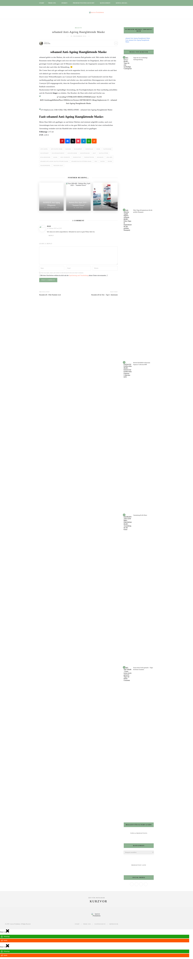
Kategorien (105, 3)
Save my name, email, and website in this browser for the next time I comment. (62, 272)
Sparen (64, 3)
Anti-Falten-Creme (57, 149)
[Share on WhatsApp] (88, 141)
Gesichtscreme (72, 153)
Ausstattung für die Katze (140, 515)
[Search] (153, 3)
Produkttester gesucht (83, 3)
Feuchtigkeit (44, 153)
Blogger (68, 149)
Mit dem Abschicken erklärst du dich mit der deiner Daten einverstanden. (74, 275)
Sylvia (47, 43)
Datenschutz (100, 924)
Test (95, 161)
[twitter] (137, 3)
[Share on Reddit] (94, 141)
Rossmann (100, 157)
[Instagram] (141, 884)
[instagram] (140, 3)
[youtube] (145, 3)
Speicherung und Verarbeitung (79, 275)
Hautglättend (103, 153)
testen (102, 161)
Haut (94, 153)
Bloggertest (78, 149)
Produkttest (77, 157)
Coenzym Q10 (89, 149)
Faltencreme (107, 149)
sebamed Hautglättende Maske (81, 161)
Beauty (78, 28)
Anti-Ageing (44, 149)
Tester (110, 161)
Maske (55, 157)
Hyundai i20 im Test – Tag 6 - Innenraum (104, 295)
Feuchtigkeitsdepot (58, 153)
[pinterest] (143, 3)
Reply (51, 235)
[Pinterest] (145, 884)
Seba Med (109, 157)
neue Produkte (65, 157)
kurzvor (98, 901)
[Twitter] (136, 884)
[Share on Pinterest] (62, 141)
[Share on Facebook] (67, 141)
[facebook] (135, 3)
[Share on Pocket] (78, 141)
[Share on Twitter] (72, 141)
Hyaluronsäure (45, 157)
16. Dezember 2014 (78, 36)
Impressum (113, 924)
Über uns (52, 3)
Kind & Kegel (121, 3)
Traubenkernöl (45, 165)
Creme (98, 149)
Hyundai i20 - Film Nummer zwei (50, 295)
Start (41, 3)
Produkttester (89, 157)
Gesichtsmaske (85, 153)
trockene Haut (58, 165)
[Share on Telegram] (83, 141)
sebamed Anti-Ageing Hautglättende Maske (54, 161)
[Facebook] (132, 884)
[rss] (148, 3)
